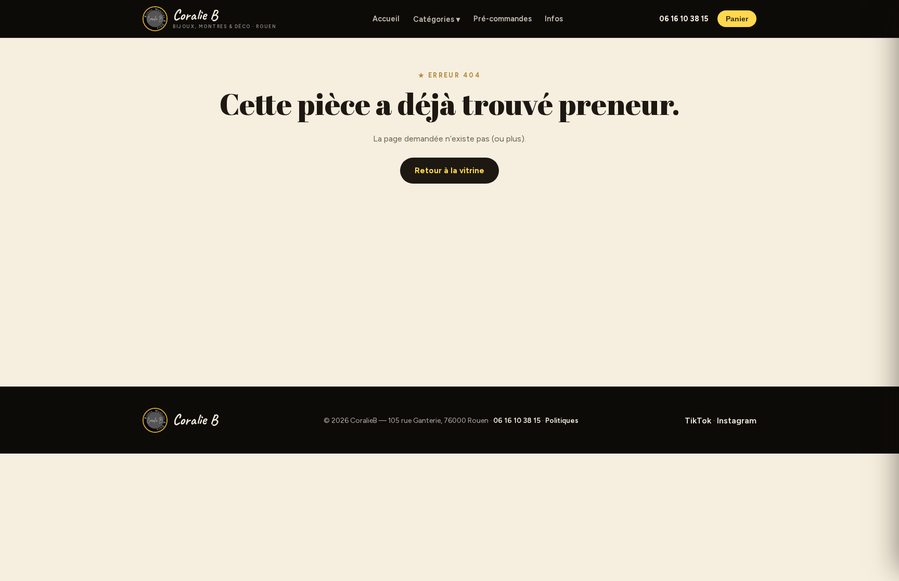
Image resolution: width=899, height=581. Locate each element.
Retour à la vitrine (449, 170)
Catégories (436, 19)
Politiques (562, 420)
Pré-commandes (502, 18)
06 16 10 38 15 (683, 18)
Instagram (736, 420)
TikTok (698, 420)
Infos (554, 18)
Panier (737, 19)
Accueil (386, 18)
